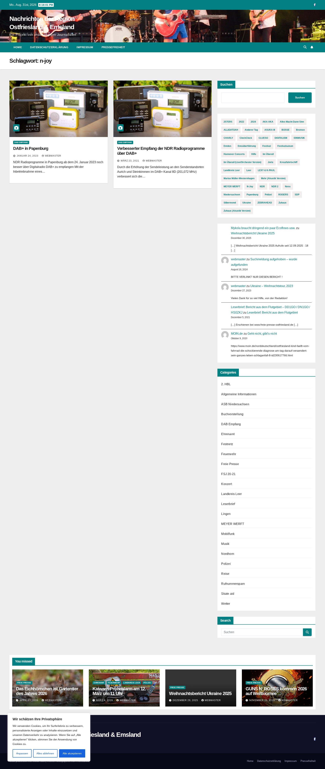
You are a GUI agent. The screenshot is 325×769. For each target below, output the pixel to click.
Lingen (226, 513)
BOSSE (285, 130)
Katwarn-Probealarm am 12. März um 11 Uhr (119, 691)
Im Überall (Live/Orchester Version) (242, 162)
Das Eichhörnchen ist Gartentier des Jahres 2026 (47, 691)
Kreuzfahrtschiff (288, 162)
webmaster (53, 156)
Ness (288, 186)
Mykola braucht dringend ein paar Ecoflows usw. (263, 228)
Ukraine (246, 202)
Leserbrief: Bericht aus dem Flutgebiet (272, 312)
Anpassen (22, 753)
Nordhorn (227, 553)
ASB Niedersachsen (235, 404)
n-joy (250, 186)
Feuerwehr (228, 454)
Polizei (268, 194)
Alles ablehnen (45, 753)
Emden (227, 146)
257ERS (228, 121)
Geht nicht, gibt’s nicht (262, 333)
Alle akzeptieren (72, 753)
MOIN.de (237, 333)
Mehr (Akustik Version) (273, 178)
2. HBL (226, 384)
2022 (241, 121)
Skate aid (227, 593)
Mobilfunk (228, 533)
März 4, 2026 (105, 700)
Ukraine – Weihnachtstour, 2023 (271, 286)
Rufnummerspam (233, 583)
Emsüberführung (247, 146)
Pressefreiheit (113, 47)
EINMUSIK (299, 138)
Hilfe (253, 154)
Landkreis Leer (232, 170)
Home (18, 47)
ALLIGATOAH (231, 130)
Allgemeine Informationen (238, 394)
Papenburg (252, 194)
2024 (253, 121)
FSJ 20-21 (228, 474)
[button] (305, 47)
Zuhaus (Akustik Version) (237, 210)
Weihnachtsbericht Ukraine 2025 (253, 233)
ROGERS (283, 194)
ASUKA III (269, 130)
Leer (248, 170)
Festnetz (227, 444)
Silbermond (230, 202)
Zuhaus (282, 202)
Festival (266, 146)
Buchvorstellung (232, 414)
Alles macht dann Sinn (292, 121)
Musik (225, 543)
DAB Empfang (21, 142)
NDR (262, 186)
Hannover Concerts (234, 154)
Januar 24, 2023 (28, 156)
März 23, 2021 (130, 160)
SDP (297, 194)
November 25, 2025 (262, 700)
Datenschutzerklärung (49, 47)
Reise (225, 573)
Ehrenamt (228, 434)
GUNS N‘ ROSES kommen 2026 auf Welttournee (276, 691)
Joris (270, 162)
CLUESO (263, 138)
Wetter (225, 603)
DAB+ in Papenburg (30, 148)
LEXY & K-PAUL (266, 170)
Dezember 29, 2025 (186, 700)
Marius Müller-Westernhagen (239, 178)
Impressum (85, 47)
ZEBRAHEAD (264, 202)
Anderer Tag (251, 130)
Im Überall (268, 154)
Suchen (226, 84)
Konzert (226, 484)
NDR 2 (274, 186)
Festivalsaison (285, 146)
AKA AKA (268, 121)
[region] (49, 737)
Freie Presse (230, 464)
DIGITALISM (281, 138)
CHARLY (228, 138)
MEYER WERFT (232, 186)
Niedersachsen (232, 194)
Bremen (300, 130)
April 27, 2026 (29, 700)
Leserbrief (228, 504)
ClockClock (246, 138)
